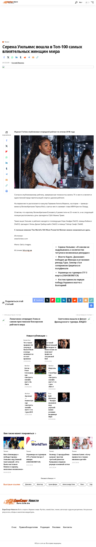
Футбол (27, 366)
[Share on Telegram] (29, 57)
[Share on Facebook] (4, 57)
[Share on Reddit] (24, 57)
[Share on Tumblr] (20, 57)
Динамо (28, 484)
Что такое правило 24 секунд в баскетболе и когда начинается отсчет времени (28, 351)
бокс (82, 484)
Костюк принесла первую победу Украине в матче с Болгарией (69, 282)
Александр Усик (69, 484)
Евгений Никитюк (18, 63)
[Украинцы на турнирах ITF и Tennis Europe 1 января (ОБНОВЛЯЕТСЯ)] (36, 443)
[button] (76, 2)
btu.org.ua (27, 250)
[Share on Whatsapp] (12, 57)
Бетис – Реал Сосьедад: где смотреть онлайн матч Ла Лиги (29, 376)
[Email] (33, 57)
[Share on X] (8, 57)
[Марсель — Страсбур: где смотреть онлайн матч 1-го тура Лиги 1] (64, 369)
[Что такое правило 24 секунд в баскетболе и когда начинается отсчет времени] (40, 344)
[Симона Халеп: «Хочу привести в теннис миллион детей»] (82, 443)
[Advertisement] (48, 22)
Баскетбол (27, 340)
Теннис (7, 42)
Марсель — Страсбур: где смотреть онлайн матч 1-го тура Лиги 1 (52, 377)
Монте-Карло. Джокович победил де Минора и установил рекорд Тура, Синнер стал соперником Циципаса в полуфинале (72, 263)
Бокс (46, 340)
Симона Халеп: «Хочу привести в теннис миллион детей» (81, 457)
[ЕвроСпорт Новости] (10, 2)
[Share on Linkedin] (16, 57)
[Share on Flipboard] (6, 151)
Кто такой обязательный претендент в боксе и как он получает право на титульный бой (51, 351)
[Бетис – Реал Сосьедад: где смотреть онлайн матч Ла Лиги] (40, 369)
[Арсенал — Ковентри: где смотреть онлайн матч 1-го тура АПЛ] (40, 397)
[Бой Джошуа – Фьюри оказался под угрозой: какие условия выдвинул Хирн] (64, 397)
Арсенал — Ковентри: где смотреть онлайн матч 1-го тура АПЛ (29, 404)
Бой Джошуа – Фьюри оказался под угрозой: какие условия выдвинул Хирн (52, 406)
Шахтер (40, 484)
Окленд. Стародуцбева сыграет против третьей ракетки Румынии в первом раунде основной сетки (59, 459)
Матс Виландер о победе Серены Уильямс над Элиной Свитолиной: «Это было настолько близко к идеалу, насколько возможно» (13, 461)
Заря (91, 484)
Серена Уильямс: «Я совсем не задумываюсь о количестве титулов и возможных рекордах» (72, 250)
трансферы (52, 484)
